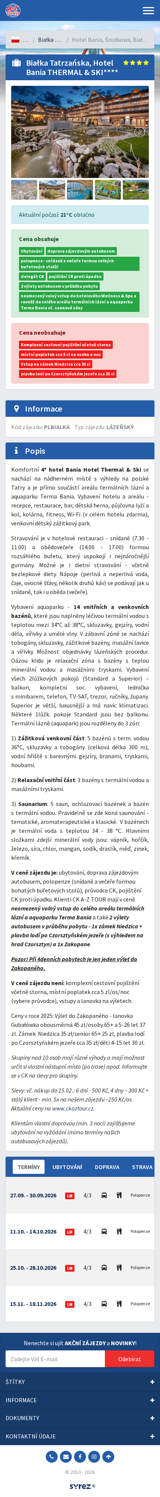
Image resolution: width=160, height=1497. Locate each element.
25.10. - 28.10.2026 (33, 1267)
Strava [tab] (142, 1167)
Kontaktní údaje (31, 1436)
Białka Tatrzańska (61, 39)
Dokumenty (22, 1418)
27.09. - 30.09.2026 (33, 1195)
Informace (21, 1400)
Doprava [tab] (107, 1167)
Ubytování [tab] (67, 1167)
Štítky (15, 1381)
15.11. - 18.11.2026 (33, 1303)
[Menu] (148, 11)
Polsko (31, 39)
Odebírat (129, 1359)
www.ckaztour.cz (72, 1108)
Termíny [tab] (28, 1167)
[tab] (80, 1382)
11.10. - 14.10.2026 (33, 1231)
